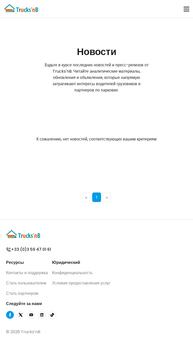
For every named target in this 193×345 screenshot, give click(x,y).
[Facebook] (10, 316)
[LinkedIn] (42, 316)
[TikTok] (52, 316)
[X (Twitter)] (21, 316)
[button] (186, 9)
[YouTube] (31, 316)
